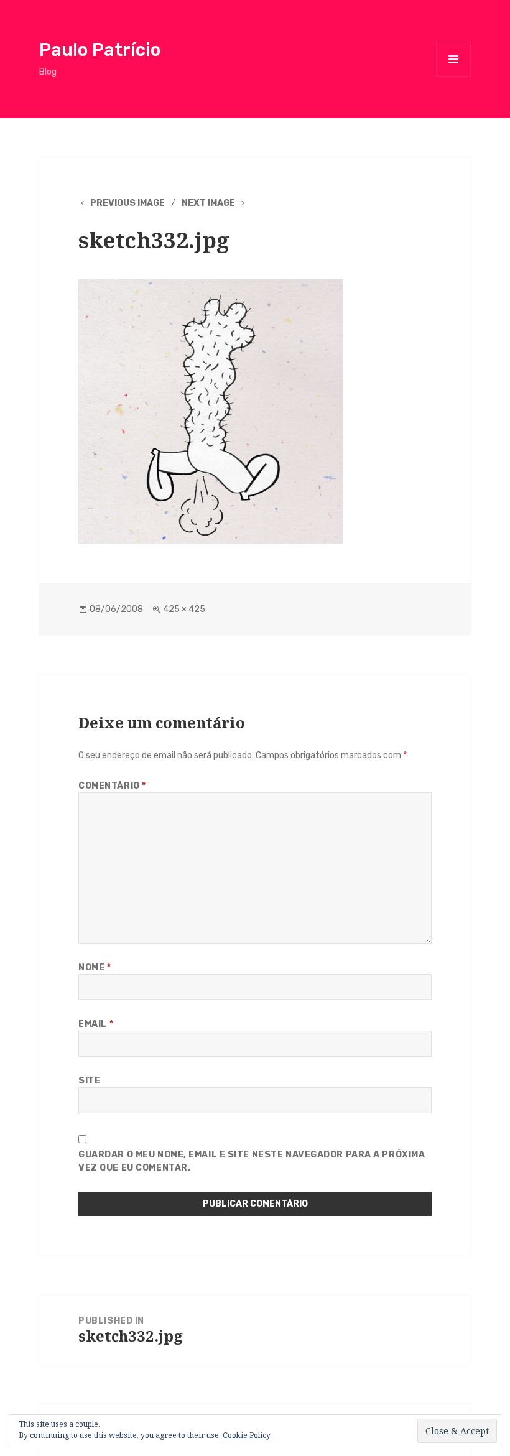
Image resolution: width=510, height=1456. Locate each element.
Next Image (208, 203)
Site (89, 1080)
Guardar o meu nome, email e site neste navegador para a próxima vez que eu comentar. (251, 1161)
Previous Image (127, 203)
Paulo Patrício (99, 49)
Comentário (112, 786)
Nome (94, 967)
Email (95, 1024)
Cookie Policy (247, 1435)
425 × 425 (184, 609)
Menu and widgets (454, 76)
